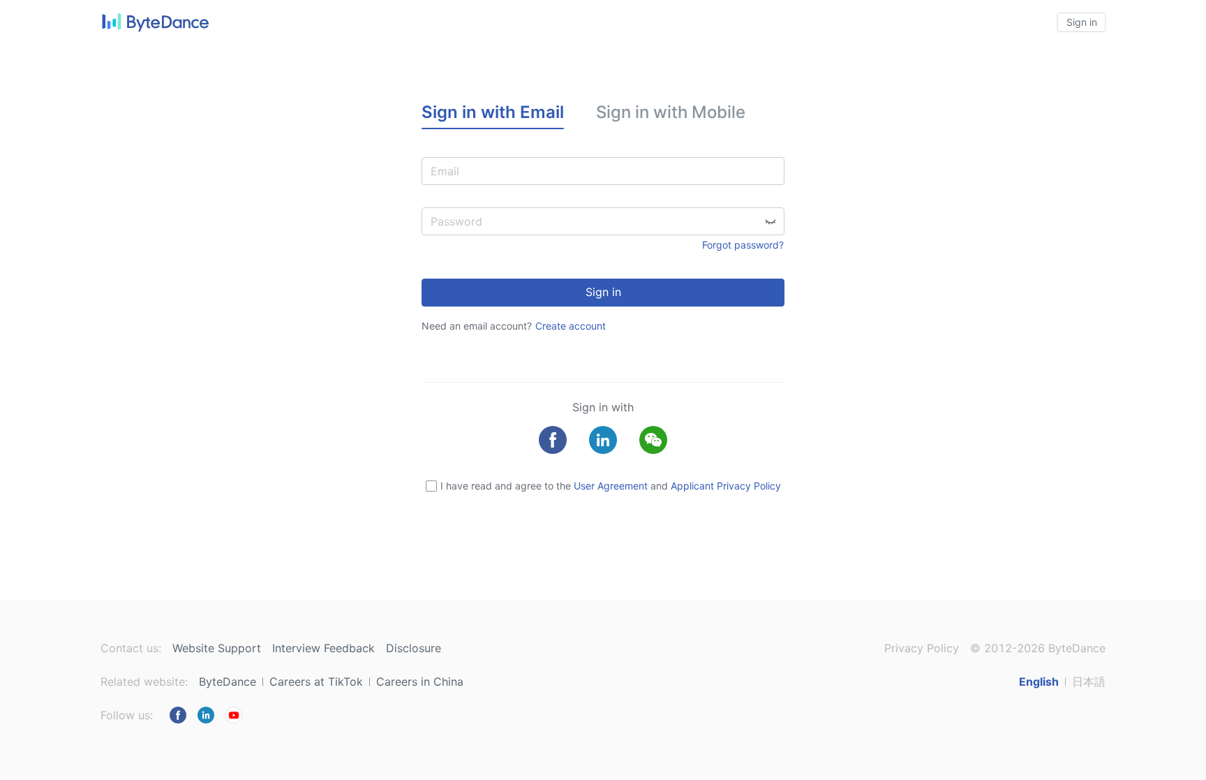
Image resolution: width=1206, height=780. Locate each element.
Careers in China (419, 682)
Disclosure (413, 648)
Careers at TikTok (316, 682)
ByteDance (227, 682)
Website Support (216, 648)
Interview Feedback (323, 648)
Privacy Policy (921, 648)
